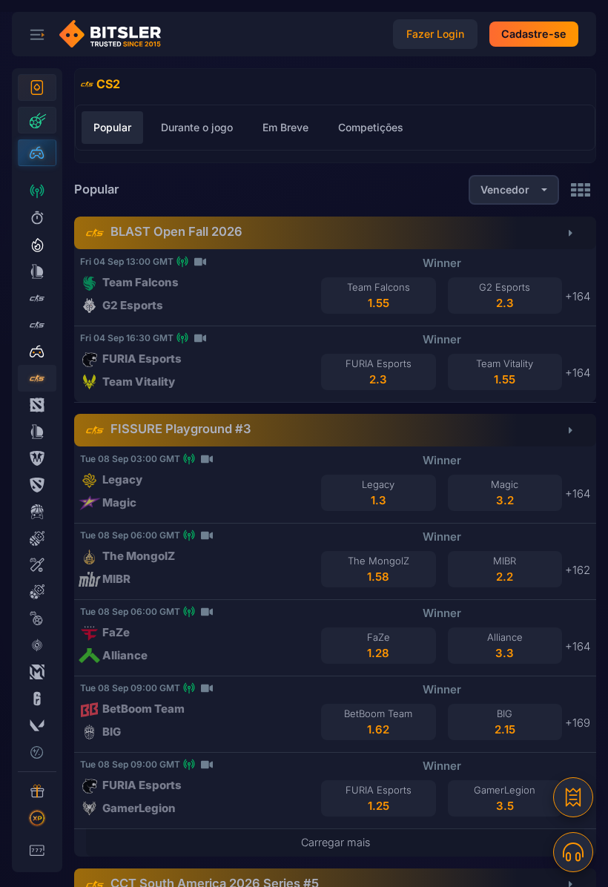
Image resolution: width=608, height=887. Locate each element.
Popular (112, 127)
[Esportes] (37, 120)
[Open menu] (37, 34)
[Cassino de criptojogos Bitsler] (115, 34)
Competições (370, 127)
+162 (577, 570)
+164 (577, 296)
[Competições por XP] (37, 818)
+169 (577, 723)
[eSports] (37, 152)
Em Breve (285, 127)
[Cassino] (37, 87)
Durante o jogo (197, 127)
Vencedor (504, 189)
